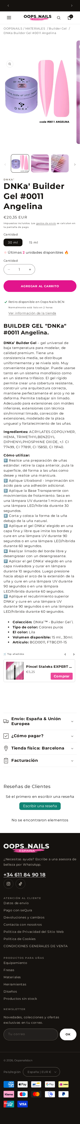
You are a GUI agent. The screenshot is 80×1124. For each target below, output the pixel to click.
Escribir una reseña (40, 806)
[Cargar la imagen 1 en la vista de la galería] (20, 163)
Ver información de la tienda (32, 313)
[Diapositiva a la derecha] (75, 164)
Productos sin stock (20, 999)
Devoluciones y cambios (24, 917)
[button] (9, 18)
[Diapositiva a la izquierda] (5, 164)
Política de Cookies (20, 939)
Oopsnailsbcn (23, 1060)
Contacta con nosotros (23, 925)
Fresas (9, 970)
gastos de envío (46, 223)
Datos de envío (16, 903)
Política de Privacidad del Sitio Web (34, 932)
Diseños (10, 991)
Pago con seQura (18, 910)
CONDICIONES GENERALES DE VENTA (36, 946)
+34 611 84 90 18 (25, 875)
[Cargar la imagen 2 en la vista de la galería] (40, 163)
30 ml (13, 242)
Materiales (12, 977)
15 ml (33, 242)
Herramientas (15, 984)
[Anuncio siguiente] (72, 6)
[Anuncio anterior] (8, 6)
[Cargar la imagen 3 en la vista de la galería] (60, 163)
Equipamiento (15, 963)
